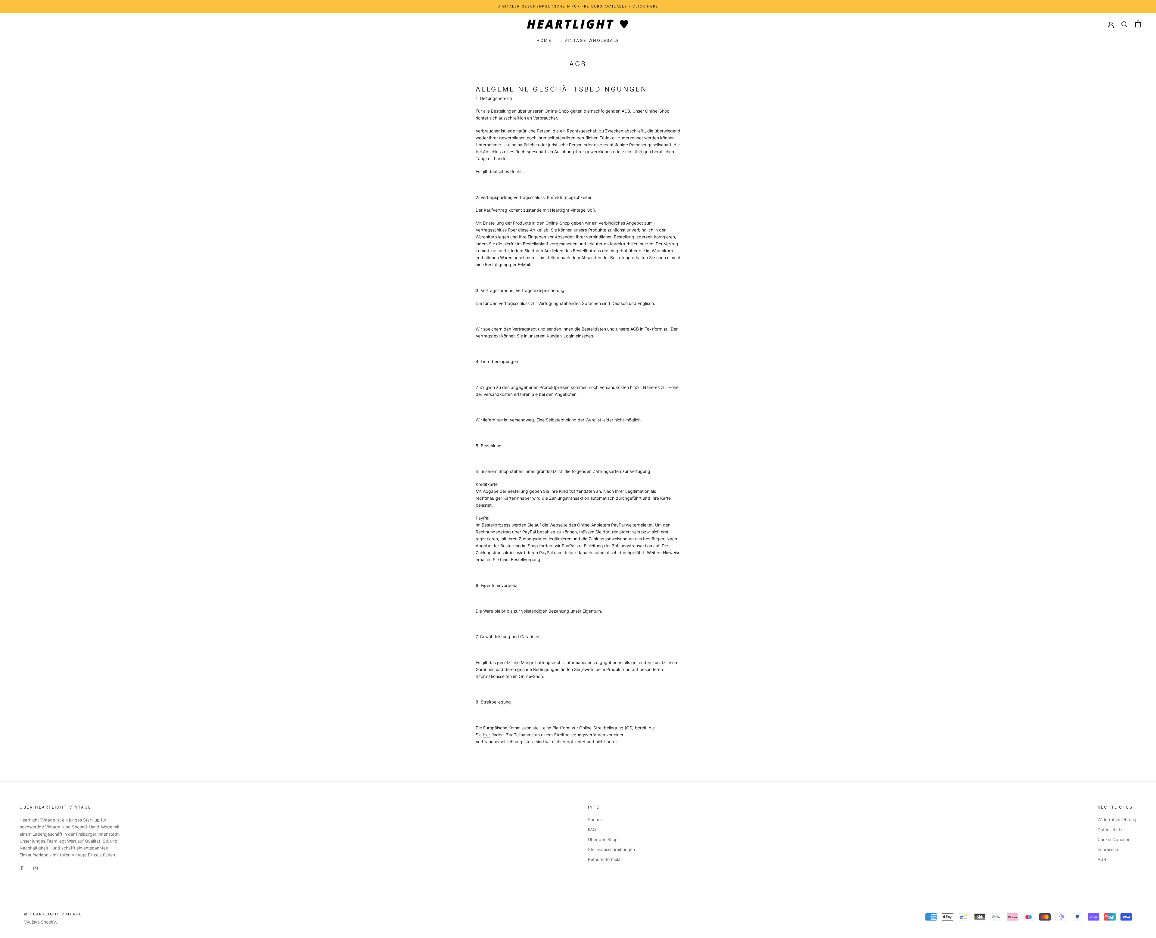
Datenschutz (1110, 829)
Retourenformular (605, 859)
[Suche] (1124, 24)
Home (544, 40)
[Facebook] (22, 867)
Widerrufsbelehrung (1117, 819)
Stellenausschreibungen (611, 849)
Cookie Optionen (1114, 839)
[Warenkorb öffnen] (1138, 23)
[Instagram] (35, 867)
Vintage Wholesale (592, 40)
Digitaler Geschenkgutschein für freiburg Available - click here (578, 6)
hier (486, 734)
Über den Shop (603, 839)
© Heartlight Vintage (53, 914)
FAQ (592, 829)
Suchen (595, 819)
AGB (1102, 859)
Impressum (1108, 849)
